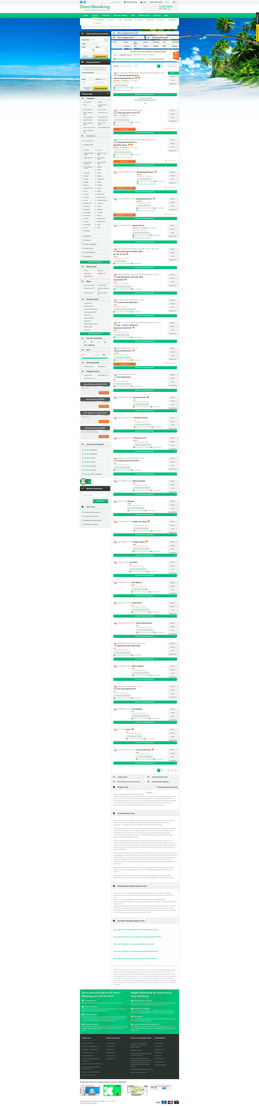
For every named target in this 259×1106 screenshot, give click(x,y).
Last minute (158, 1046)
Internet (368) (88, 327)
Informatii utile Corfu (160, 777)
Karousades (100, 194)
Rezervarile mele (156, 2)
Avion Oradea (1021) (89, 127)
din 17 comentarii (130, 80)
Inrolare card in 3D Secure (138, 1072)
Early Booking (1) (89, 366)
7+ (98, 342)
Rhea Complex (138, 666)
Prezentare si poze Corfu (167, 787)
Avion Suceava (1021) (102, 123)
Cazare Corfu (122, 777)
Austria (90, 470)
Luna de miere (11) (89, 378)
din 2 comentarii (129, 115)
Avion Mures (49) (102, 117)
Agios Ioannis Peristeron (88, 163)
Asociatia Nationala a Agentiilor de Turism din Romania (141, 1054)
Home (86, 15)
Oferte (172, 73)
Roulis (128, 729)
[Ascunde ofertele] (145, 104)
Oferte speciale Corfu (160, 38)
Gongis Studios (139, 542)
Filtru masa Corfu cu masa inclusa (129, 782)
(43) (91, 276)
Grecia (89, 458)
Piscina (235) (87, 315)
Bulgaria (90, 454)
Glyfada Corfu (88, 188)
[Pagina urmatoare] (175, 66)
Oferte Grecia (110, 1046)
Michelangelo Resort (145, 172)
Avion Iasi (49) (102, 109)
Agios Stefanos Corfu (88, 167)
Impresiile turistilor (160, 1065)
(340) (89, 273)
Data (83, 47)
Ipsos (85, 191)
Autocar (100, 102)
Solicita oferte (131, 2)
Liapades (86, 209)
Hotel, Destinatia (88, 73)
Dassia (99, 182)
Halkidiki (87, 236)
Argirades (87, 173)
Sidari (98, 227)
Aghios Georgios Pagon (89, 153)
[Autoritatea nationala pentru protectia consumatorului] (161, 1089)
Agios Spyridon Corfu (101, 163)
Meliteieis (99, 209)
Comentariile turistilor (92, 512)
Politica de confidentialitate (90, 1049)
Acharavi (86, 150)
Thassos (87, 240)
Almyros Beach (138, 225)
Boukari (86, 179)
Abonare (100, 501)
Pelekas (86, 221)
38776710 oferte (87, 57)
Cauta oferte (100, 56)
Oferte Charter (159, 1059)
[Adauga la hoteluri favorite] (115, 74)
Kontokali (86, 206)
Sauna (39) (87, 330)
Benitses (99, 176)
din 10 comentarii (129, 147)
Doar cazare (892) (89, 285)
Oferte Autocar (159, 1062)
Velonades (87, 231)
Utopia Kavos (136, 603)
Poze (172, 80)
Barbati (86, 176)
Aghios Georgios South (102, 153)
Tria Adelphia (136, 709)
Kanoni (86, 194)
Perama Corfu (101, 221)
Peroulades (87, 224)
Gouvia (99, 188)
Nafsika (99, 215)
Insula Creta (88, 248)
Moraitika (99, 212)
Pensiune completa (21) (103, 289)
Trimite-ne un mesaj (88, 1052)
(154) (101, 270)
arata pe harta (171, 128)
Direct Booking (94, 7)
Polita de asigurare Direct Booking (92, 1064)
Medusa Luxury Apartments (124, 689)
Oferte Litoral (159, 1052)
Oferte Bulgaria (111, 1043)
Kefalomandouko (102, 200)
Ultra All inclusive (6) (102, 293)
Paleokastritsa (101, 218)
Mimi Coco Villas (140, 521)
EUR (167, 2)
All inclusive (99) (88, 293)
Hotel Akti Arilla (139, 397)
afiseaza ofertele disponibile (144, 94)
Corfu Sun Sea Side (143, 750)
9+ (85, 342)
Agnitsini (99, 167)
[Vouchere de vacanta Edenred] (137, 1096)
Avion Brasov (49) (103, 120)
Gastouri (99, 185)
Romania (90, 450)
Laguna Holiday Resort (122, 351)
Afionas (99, 150)
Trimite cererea (100, 88)
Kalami (99, 191)
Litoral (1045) (88, 375)
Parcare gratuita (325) (90, 312)
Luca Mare (133, 562)
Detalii (173, 76)
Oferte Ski (158, 1056)
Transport (90, 98)
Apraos (99, 170)
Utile (133, 15)
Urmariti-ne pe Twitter (88, 1075)
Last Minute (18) (102, 366)
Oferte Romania (111, 1052)
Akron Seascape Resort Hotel (125, 113)
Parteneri (157, 15)
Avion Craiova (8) (88, 117)
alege (106, 39)
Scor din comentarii (94, 338)
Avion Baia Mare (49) (103, 127)
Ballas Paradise (139, 481)
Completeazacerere (87, 88)
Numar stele (91, 266)
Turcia (89, 462)
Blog (166, 15)
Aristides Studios (141, 418)
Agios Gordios (88, 157)
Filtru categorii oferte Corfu (128, 33)
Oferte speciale (92, 362)
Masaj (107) (87, 321)
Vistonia (130, 501)
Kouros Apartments (144, 623)
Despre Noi (117, 2)
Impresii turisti (144, 15)
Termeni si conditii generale (90, 1046)
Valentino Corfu (139, 438)
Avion (84, 105)
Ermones (86, 185)
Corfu (86, 182)
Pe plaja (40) (87, 303)
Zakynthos (88, 256)
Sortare (116, 66)
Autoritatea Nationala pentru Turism (142, 1069)
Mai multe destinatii (95, 262)
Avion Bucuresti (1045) (102, 105)
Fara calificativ (89, 345)
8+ (92, 342)
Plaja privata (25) (89, 318)
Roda (85, 227)
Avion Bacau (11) (102, 112)
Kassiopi (86, 197)
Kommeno (100, 203)
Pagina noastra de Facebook (91, 1072)
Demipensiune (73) (89, 288)
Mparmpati (87, 215)
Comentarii (172, 84)
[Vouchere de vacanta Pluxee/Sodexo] (112, 1095)
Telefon (101, 79)
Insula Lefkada (89, 252)
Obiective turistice (120, 15)
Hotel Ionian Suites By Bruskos (125, 302)
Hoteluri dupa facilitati (160, 782)
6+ (105, 342)
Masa (88, 281)
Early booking (159, 1043)
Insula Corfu (88, 145)
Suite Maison (136, 582)
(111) (86, 270)
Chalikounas (100, 179)
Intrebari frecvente (91, 516)
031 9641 (167, 6)
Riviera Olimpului (90, 244)
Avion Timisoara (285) (87, 113)
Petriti (98, 224)
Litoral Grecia (90, 136)
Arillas (99, 173)
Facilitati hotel (92, 299)
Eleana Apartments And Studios (126, 461)
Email (84, 79)
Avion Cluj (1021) (88, 109)
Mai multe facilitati (95, 333)
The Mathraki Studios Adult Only (126, 646)
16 (168, 66)
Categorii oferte (93, 371)
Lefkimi (99, 206)
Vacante (95, 15)
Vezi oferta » (104, 393)
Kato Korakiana (101, 197)
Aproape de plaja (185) (90, 309)
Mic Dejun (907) (102, 285)
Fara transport (87, 102)
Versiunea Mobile (111, 1101)
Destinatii (106, 15)
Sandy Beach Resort (144, 199)
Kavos (86, 200)
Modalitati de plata (91, 524)
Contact (87, 20)
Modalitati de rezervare (93, 520)
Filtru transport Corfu (125, 38)
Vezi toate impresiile (156, 59)
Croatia (90, 466)
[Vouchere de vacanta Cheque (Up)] (90, 1095)
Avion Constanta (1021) (88, 123)
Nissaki (86, 218)
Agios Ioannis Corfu (101, 158)
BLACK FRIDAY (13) (103, 375)
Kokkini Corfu (88, 203)
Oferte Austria (110, 1059)
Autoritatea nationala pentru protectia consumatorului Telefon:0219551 (139, 1045)
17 (172, 66)
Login (145, 2)
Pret (88, 350)
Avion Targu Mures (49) (88, 131)
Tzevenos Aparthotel (122, 377)
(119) (104, 273)
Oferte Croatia (110, 1056)
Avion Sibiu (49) (87, 120)
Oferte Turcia (110, 1049)
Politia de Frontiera (136, 1050)
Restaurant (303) (88, 306)
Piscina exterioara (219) (90, 324)
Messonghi (87, 212)
